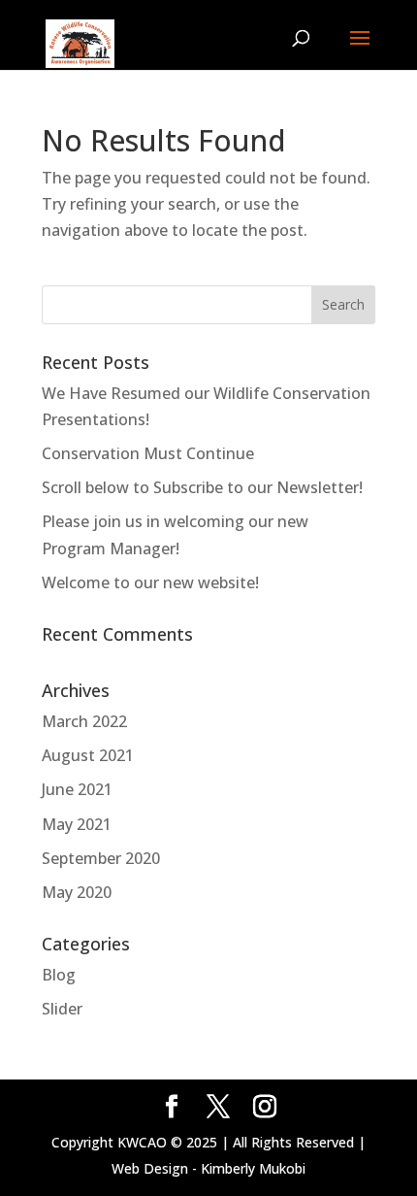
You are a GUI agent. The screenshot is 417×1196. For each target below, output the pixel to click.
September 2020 (101, 858)
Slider (62, 1008)
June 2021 (77, 789)
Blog (59, 974)
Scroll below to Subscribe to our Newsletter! (202, 487)
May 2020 (77, 892)
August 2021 (88, 755)
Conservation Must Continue (148, 453)
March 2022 (84, 721)
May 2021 (77, 824)
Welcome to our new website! (150, 582)
